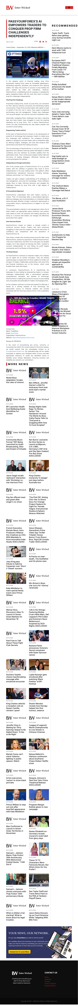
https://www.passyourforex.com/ (23, 337)
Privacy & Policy (50, 986)
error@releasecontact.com (15, 351)
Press (47, 977)
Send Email (14, 333)
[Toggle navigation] (69, 7)
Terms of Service (50, 983)
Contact (47, 981)
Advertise (48, 979)
